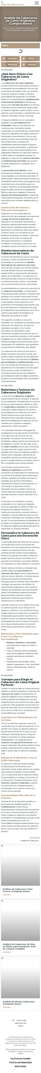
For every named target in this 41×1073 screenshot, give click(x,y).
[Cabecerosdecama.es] (12, 3)
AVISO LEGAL (20, 1066)
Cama (11, 28)
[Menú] (37, 3)
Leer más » (7, 895)
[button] (10, 58)
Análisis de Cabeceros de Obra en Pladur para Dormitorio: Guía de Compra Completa (19, 946)
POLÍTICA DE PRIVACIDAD (20, 1063)
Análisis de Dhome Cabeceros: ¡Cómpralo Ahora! (19, 1002)
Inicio (5, 28)
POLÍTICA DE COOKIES (21, 1059)
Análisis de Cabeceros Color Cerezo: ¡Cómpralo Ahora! (18, 890)
